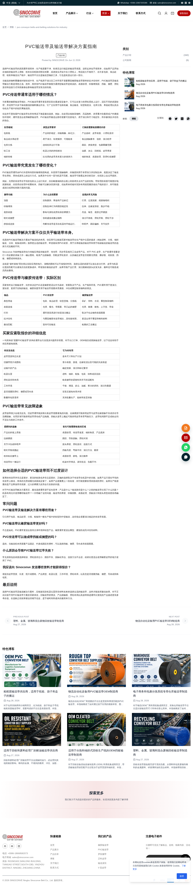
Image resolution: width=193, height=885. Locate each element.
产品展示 (54, 849)
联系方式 (54, 867)
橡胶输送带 (103, 845)
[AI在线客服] (186, 457)
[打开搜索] (159, 13)
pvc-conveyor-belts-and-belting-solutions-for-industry (42, 27)
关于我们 (54, 863)
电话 (15, 853)
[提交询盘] (186, 428)
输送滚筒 (102, 863)
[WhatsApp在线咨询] (186, 447)
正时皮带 (102, 858)
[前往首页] (27, 13)
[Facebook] (189, 3)
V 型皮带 (102, 867)
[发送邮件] (186, 438)
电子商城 (17, 857)
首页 (4, 27)
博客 (12, 27)
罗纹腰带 (102, 854)
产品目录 (54, 854)
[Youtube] (11, 846)
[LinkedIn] (186, 3)
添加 (23, 864)
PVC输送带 (103, 849)
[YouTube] (182, 3)
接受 (182, 876)
